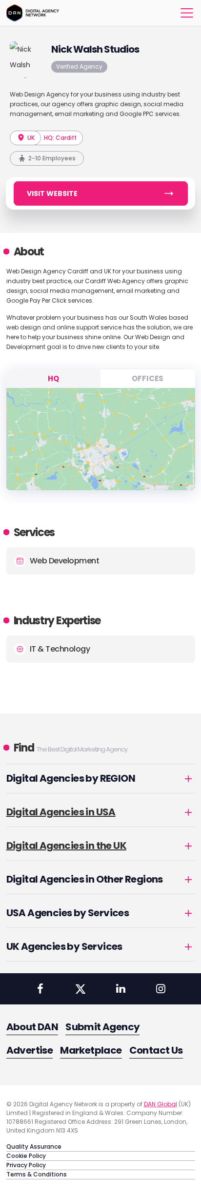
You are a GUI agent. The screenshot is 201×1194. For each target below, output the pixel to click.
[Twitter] (80, 988)
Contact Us (156, 1050)
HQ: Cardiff (60, 138)
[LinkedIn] (120, 989)
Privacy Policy (26, 1165)
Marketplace (90, 1050)
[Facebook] (40, 989)
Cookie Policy (26, 1156)
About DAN (32, 1027)
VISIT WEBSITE (52, 193)
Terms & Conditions (36, 1174)
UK (30, 138)
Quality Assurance (33, 1146)
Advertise (29, 1050)
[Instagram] (160, 989)
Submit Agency (102, 1027)
